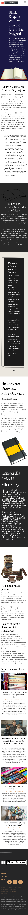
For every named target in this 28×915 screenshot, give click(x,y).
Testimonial (4, 876)
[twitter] (9, 882)
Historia (10, 887)
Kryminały (13, 889)
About (2, 870)
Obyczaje (18, 887)
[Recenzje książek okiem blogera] (9, 4)
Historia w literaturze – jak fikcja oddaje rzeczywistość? (14, 824)
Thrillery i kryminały (18, 699)
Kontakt (4, 893)
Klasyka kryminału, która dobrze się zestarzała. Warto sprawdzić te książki (14, 694)
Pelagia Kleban (8, 699)
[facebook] (15, 882)
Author (3, 879)
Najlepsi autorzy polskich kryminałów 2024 (14, 787)
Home (2, 868)
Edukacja (4, 891)
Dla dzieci (13, 891)
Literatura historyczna (18, 827)
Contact (3, 882)
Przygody (4, 889)
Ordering (3, 873)
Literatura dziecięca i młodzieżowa (18, 745)
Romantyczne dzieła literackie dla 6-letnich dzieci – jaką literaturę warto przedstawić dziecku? (14, 740)
